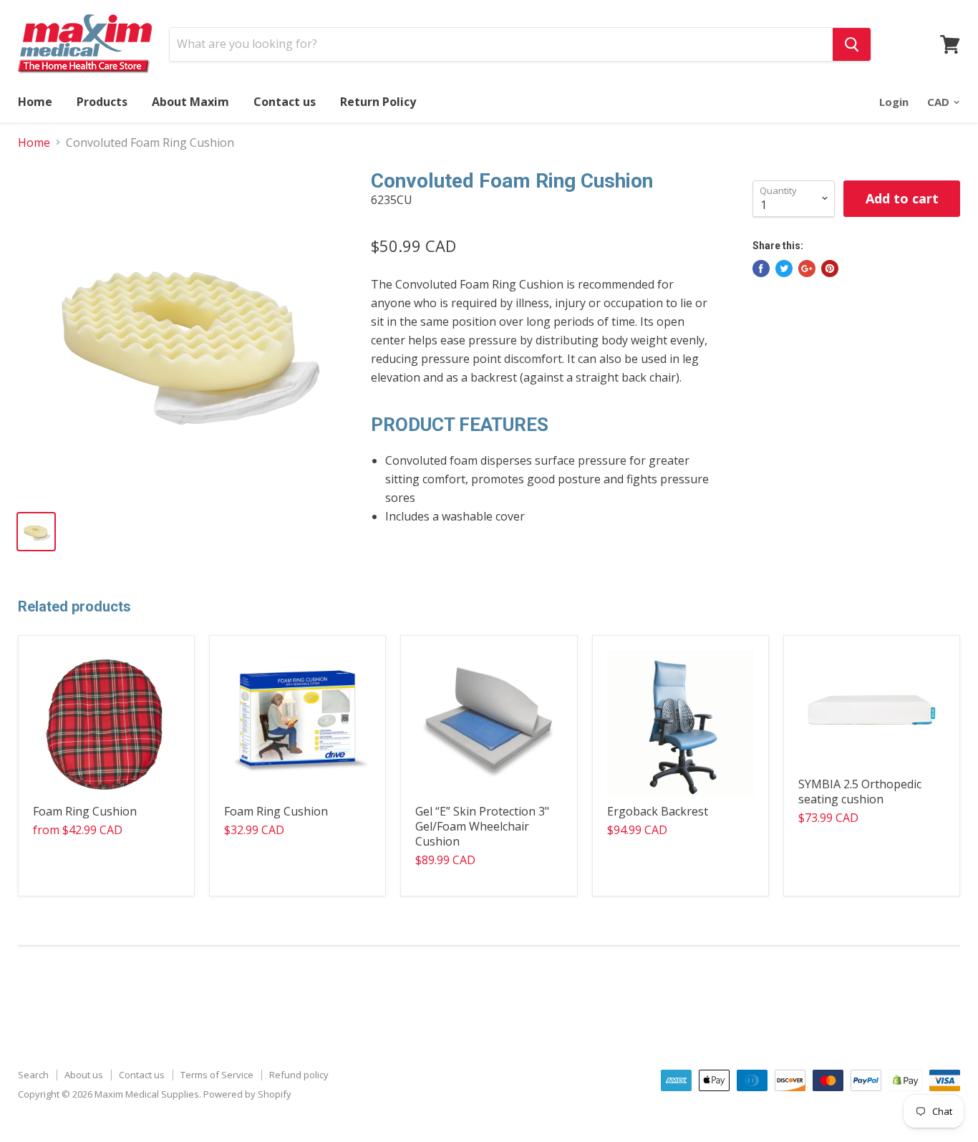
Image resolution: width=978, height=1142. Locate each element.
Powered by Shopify (247, 1094)
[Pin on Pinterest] (829, 268)
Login (894, 102)
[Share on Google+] (806, 268)
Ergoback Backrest (657, 811)
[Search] (852, 44)
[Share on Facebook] (761, 268)
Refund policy (299, 1074)
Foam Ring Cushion (85, 811)
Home (35, 102)
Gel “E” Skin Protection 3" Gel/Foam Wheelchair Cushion (482, 826)
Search (33, 1074)
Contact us (284, 102)
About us (83, 1074)
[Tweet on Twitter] (784, 268)
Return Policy (378, 102)
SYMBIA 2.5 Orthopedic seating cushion (859, 791)
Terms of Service (216, 1074)
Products (102, 102)
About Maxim (190, 102)
